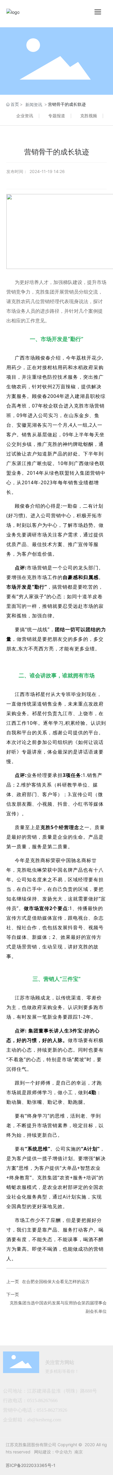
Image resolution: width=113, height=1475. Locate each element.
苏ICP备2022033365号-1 (30, 1465)
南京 (78, 1451)
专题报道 (56, 115)
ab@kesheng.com (44, 1419)
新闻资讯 (33, 104)
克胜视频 (88, 115)
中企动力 (63, 1451)
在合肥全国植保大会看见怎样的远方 (55, 1281)
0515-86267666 (43, 1400)
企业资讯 (24, 115)
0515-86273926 (52, 1410)
